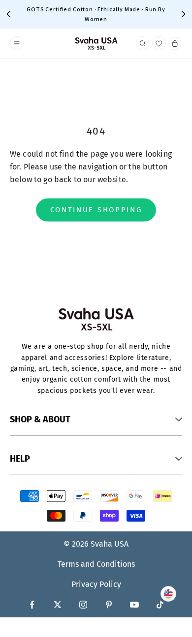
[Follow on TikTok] (160, 604)
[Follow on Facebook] (32, 604)
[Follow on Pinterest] (109, 604)
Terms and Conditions (96, 564)
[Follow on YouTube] (134, 604)
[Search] (143, 43)
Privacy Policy (96, 584)
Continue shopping (96, 209)
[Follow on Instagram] (83, 604)
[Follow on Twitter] (58, 604)
